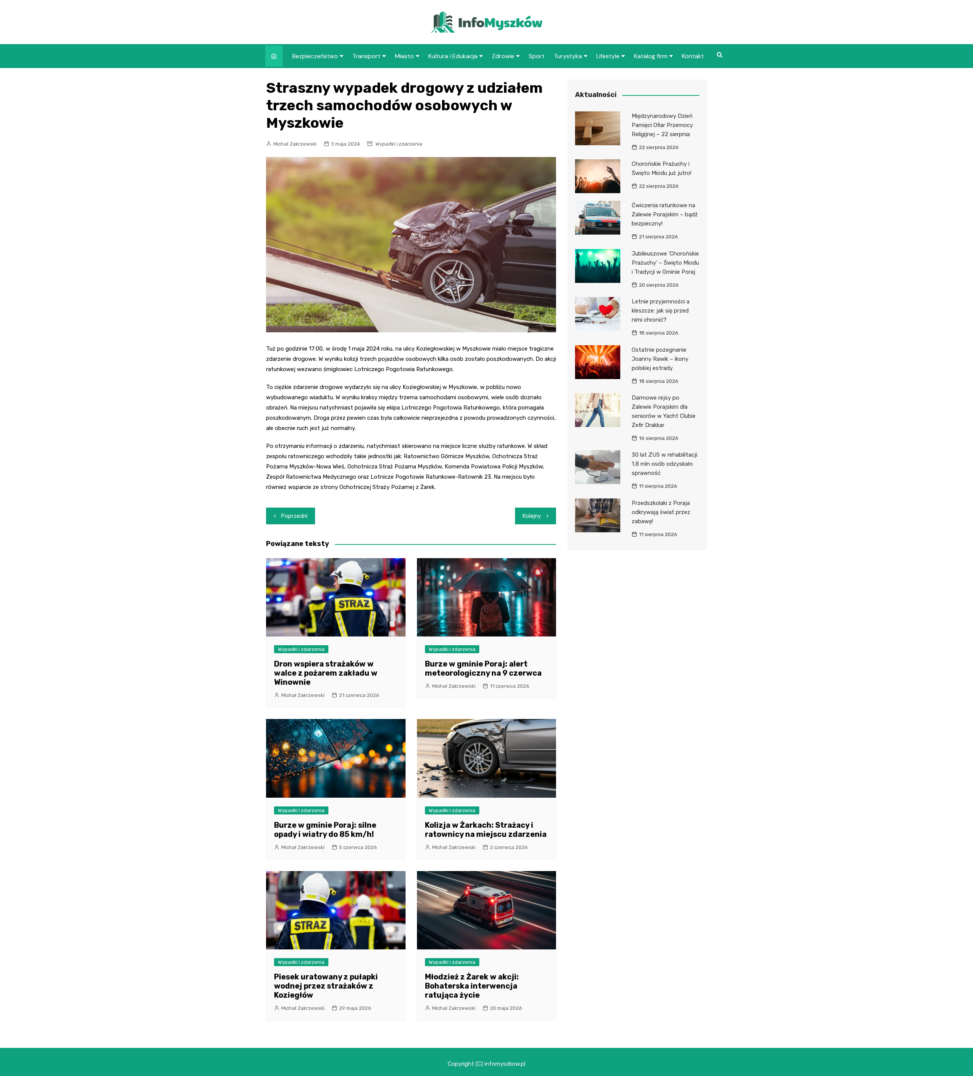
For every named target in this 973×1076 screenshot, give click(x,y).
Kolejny (532, 516)
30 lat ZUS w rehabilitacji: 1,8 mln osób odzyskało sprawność (665, 463)
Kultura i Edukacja (452, 56)
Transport (366, 56)
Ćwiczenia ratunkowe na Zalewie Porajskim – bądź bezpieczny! (665, 214)
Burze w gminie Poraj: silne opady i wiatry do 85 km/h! (325, 829)
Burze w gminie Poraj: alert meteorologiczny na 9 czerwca (483, 668)
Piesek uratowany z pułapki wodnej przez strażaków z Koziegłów (326, 986)
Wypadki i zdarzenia (399, 144)
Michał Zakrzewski (295, 144)
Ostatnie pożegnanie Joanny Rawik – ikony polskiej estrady (660, 358)
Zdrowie (503, 56)
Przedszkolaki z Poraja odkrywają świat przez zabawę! (661, 512)
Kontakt (693, 56)
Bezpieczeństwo (315, 56)
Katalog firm (650, 56)
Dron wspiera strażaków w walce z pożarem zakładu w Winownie (325, 673)
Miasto (404, 56)
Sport (537, 56)
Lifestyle (608, 56)
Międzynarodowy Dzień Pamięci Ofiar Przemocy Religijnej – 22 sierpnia (662, 125)
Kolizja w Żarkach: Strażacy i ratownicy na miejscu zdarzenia (486, 829)
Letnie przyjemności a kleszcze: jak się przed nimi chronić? (660, 310)
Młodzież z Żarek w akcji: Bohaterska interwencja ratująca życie (472, 986)
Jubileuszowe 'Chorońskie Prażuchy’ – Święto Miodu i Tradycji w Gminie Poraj (665, 262)
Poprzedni (294, 516)
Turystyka (568, 56)
